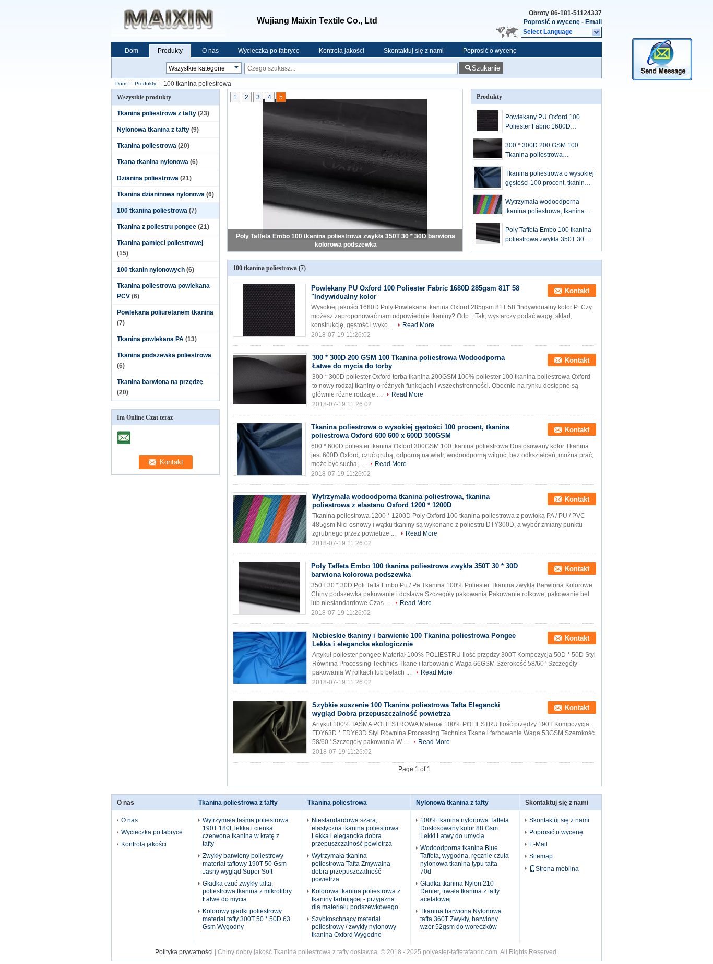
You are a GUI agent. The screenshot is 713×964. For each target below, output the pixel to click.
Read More (418, 325)
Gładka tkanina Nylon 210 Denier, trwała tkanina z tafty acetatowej (460, 891)
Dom (131, 50)
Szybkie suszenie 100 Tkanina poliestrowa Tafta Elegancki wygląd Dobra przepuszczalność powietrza (406, 709)
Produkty (170, 50)
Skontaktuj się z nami (414, 50)
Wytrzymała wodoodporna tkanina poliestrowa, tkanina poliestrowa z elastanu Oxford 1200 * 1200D (547, 207)
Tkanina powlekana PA (150, 339)
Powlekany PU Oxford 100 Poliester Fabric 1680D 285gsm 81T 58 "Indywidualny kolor (548, 122)
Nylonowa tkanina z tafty (153, 129)
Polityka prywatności (184, 952)
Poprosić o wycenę (552, 22)
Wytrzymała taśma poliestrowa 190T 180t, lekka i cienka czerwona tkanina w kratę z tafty (246, 832)
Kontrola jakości (341, 50)
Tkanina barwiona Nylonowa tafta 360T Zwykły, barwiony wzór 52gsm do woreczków (461, 919)
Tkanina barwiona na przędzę (160, 382)
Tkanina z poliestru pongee (156, 226)
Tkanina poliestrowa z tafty (156, 113)
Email (593, 22)
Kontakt (577, 291)
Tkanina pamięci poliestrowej (160, 243)
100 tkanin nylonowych (151, 269)
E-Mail (538, 844)
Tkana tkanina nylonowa (152, 162)
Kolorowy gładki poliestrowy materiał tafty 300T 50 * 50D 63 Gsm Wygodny (246, 919)
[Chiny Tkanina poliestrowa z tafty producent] (184, 21)
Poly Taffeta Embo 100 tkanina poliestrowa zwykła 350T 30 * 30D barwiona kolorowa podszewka (548, 235)
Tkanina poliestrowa (146, 145)
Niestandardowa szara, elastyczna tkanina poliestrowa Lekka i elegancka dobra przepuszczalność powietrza (355, 832)
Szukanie (486, 68)
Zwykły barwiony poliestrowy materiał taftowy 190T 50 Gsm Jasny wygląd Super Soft (245, 863)
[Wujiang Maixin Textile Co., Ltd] (596, 32)
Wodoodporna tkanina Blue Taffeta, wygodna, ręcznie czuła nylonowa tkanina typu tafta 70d (464, 859)
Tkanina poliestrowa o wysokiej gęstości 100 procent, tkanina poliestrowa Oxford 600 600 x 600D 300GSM (549, 179)
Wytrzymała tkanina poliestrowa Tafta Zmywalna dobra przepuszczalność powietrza (351, 867)
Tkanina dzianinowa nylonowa (161, 194)
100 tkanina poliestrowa (152, 210)
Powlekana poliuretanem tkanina (165, 312)
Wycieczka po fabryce (269, 50)
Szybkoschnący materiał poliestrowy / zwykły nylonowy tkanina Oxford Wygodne (354, 926)
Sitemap (541, 856)
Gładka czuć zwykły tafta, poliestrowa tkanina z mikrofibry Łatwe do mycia (247, 891)
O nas (210, 50)
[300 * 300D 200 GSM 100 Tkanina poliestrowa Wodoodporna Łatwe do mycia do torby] (488, 149)
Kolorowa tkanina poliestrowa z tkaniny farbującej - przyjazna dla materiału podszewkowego (356, 899)
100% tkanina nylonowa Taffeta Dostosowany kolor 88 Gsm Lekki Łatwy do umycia (464, 828)
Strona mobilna (557, 869)
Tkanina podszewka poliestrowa (164, 355)
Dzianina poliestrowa (148, 178)
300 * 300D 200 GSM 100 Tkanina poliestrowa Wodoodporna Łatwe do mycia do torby (548, 150)
